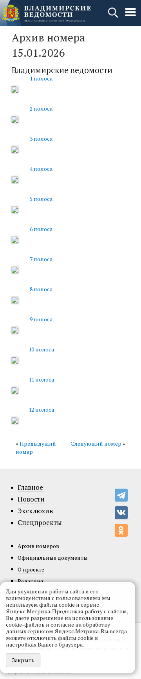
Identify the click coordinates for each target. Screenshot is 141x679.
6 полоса (41, 229)
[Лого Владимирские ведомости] (46, 13)
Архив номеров (38, 546)
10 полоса (41, 349)
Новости (31, 499)
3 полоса (41, 138)
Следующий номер (95, 443)
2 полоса (41, 108)
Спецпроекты (40, 522)
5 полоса (41, 198)
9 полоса (41, 319)
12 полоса (41, 409)
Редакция (30, 581)
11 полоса (41, 379)
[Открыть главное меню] (130, 16)
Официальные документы (53, 557)
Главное (30, 487)
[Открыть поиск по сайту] (113, 16)
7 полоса (41, 259)
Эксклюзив (35, 511)
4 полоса (41, 168)
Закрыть (23, 660)
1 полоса (41, 78)
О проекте (31, 569)
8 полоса (41, 289)
